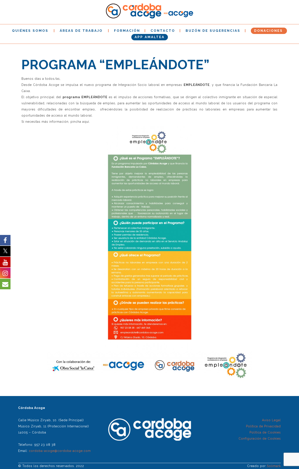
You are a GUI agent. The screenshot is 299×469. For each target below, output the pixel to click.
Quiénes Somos (30, 31)
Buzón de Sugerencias (213, 31)
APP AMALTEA (150, 37)
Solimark (274, 466)
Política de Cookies (265, 432)
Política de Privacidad (263, 426)
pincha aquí (79, 121)
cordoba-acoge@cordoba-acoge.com (60, 451)
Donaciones (268, 31)
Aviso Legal (271, 420)
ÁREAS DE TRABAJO (81, 31)
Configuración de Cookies (260, 438)
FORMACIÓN (127, 31)
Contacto (163, 31)
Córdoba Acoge (46, 85)
